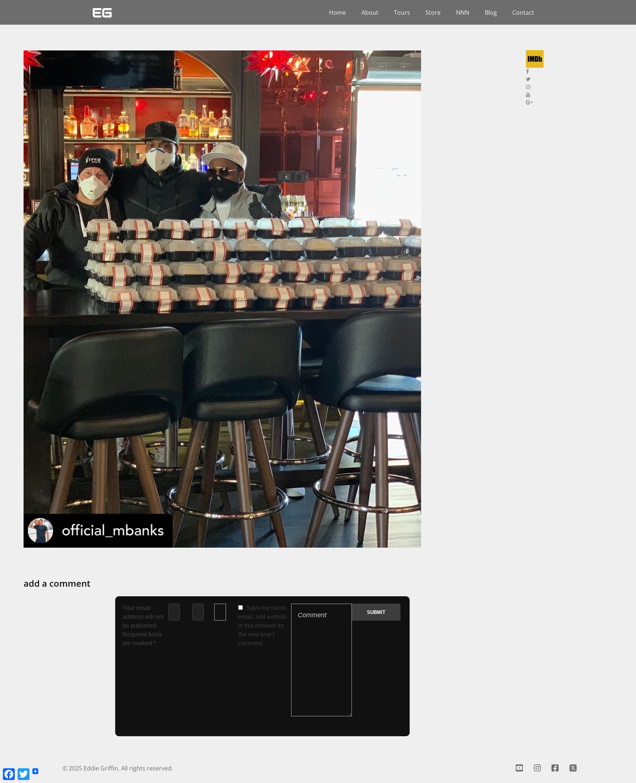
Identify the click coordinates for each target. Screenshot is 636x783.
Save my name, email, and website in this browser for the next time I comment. (262, 625)
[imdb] (570, 59)
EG (102, 12)
